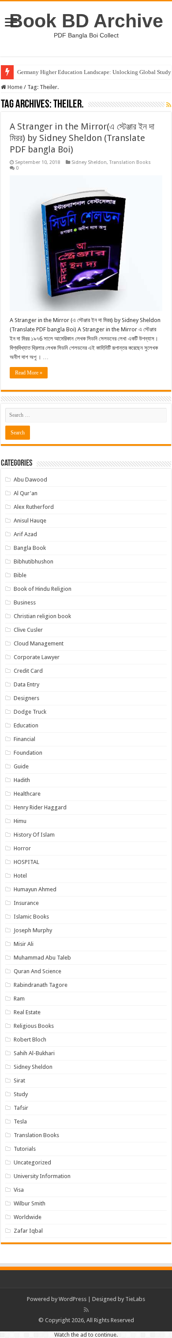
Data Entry (26, 684)
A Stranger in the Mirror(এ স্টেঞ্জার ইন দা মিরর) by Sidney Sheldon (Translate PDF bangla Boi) (82, 138)
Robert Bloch (30, 1039)
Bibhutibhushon (33, 561)
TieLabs (135, 1299)
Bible (20, 575)
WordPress (72, 1299)
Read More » (28, 373)
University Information (42, 1176)
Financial (24, 739)
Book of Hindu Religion (42, 589)
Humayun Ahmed (35, 889)
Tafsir (21, 1107)
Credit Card (28, 670)
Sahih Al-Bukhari (34, 1053)
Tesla (20, 1121)
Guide (21, 766)
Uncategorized (32, 1162)
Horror (22, 848)
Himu (20, 821)
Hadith (22, 780)
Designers (26, 698)
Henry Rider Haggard (40, 807)
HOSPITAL (26, 862)
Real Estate (27, 1012)
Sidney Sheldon (89, 162)
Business (25, 602)
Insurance (26, 903)
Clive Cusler (28, 629)
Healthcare (27, 793)
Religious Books (34, 1026)
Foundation (28, 752)
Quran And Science (37, 971)
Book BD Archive (86, 20)
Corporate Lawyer (37, 657)
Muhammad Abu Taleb (42, 957)
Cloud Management (39, 643)
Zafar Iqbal (28, 1230)
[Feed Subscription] (168, 104)
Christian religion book (42, 616)
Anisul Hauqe (30, 520)
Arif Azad (25, 534)
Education (26, 725)
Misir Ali (24, 944)
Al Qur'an (25, 493)
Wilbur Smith (29, 1203)
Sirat (19, 1080)
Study (21, 1094)
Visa (19, 1189)
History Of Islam (34, 834)
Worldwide (27, 1217)
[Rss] (86, 1310)
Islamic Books (31, 916)
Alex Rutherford (34, 507)
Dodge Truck (30, 711)
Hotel (20, 875)
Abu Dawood (30, 479)
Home (14, 87)
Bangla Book (30, 548)
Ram (19, 998)
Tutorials (25, 1148)
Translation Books (130, 162)
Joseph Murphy (33, 930)
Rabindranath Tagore (40, 985)
